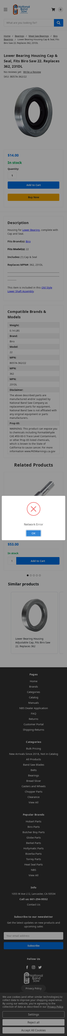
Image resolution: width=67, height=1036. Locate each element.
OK (33, 533)
